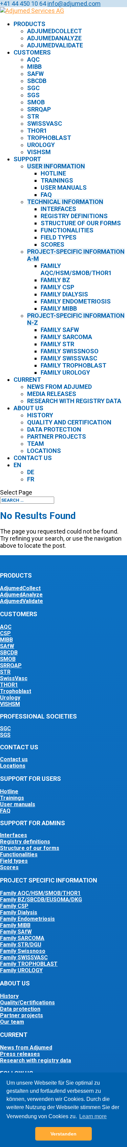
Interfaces (58, 208)
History (40, 415)
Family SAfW (60, 329)
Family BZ (55, 280)
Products (29, 23)
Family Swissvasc (69, 358)
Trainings (57, 180)
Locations (44, 450)
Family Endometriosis (76, 301)
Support (27, 159)
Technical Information (65, 201)
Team (35, 443)
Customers (32, 52)
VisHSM (39, 151)
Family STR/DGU (20, 944)
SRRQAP (39, 109)
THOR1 (37, 130)
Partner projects (56, 436)
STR (33, 116)
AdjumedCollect (54, 31)
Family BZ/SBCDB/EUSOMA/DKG (41, 899)
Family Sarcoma (66, 336)
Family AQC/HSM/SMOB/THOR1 (76, 269)
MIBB (34, 66)
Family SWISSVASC (24, 957)
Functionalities (67, 230)
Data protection (54, 429)
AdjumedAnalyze (54, 38)
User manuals (64, 187)
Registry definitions (74, 216)
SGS (33, 95)
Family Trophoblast (73, 365)
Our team (12, 1022)
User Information (56, 166)
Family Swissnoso (70, 351)
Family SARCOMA (22, 938)
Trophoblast (49, 137)
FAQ (46, 194)
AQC (33, 59)
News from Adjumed (59, 386)
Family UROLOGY (21, 970)
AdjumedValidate (55, 45)
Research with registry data (74, 400)
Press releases (20, 1054)
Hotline (53, 173)
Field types (59, 237)
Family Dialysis (64, 294)
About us (28, 408)
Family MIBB (59, 308)
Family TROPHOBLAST (29, 964)
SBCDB (36, 80)
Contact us (33, 457)
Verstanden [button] (63, 1133)
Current (27, 379)
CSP (5, 633)
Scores (52, 244)
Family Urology (65, 372)
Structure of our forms (81, 223)
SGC (33, 87)
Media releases (51, 393)
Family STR (57, 344)
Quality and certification (69, 422)
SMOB (36, 102)
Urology (41, 144)
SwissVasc (44, 123)
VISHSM (10, 704)
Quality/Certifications (27, 1002)
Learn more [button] (93, 1116)
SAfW (35, 73)
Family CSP (57, 287)
